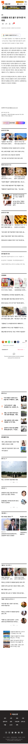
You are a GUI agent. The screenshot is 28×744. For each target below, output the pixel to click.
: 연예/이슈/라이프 (7, 599)
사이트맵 (19, 737)
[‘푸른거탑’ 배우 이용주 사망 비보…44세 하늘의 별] (24, 604)
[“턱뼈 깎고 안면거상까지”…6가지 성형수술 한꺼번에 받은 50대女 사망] (24, 621)
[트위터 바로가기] (9, 732)
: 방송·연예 (5, 565)
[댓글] (13, 23)
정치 (5, 718)
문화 (11, 721)
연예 (17, 725)
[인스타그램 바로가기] (15, 732)
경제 (2, 15)
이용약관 (8, 737)
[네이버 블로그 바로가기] (22, 732)
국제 (23, 718)
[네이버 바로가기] (19, 732)
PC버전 (23, 737)
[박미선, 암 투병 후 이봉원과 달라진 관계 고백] (24, 613)
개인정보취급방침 (14, 737)
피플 (5, 725)
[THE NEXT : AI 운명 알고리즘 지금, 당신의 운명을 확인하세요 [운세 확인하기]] (14, 123)
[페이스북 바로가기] (6, 732)
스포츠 (10, 725)
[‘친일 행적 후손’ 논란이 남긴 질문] (24, 493)
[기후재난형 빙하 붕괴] (24, 502)
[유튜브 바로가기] (12, 732)
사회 (11, 718)
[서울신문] (5, 3)
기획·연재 (3, 513)
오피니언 (3, 488)
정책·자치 (5, 721)
